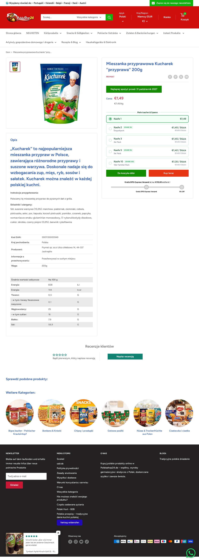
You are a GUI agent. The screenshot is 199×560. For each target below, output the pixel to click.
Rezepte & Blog (69, 42)
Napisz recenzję (125, 356)
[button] (58, 533)
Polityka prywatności (68, 468)
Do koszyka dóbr (126, 173)
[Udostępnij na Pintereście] (176, 77)
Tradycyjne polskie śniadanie (175, 459)
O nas (60, 487)
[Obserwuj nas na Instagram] (76, 542)
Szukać (60, 459)
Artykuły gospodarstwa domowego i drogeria (29, 42)
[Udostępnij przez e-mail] (187, 77)
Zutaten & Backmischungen (140, 33)
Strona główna (13, 33)
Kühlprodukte (51, 33)
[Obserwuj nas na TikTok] (87, 542)
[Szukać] (109, 17)
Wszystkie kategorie (67, 491)
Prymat (110, 77)
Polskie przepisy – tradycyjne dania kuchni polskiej (72, 515)
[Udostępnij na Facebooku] (170, 77)
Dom (8, 52)
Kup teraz (169, 173)
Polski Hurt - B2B (66, 509)
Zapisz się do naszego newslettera (173, 3)
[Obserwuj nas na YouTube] (81, 542)
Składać (14, 485)
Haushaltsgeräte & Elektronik (101, 42)
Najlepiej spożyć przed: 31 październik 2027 (134, 89)
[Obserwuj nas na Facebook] (70, 542)
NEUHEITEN (32, 33)
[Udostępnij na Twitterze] (181, 77)
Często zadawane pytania (70, 504)
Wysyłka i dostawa (66, 477)
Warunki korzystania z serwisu (72, 482)
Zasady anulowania (67, 473)
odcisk (60, 463)
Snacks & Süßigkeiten (78, 33)
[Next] (193, 414)
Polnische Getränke (107, 33)
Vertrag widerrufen (69, 522)
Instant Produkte (172, 33)
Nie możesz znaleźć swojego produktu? (72, 498)
